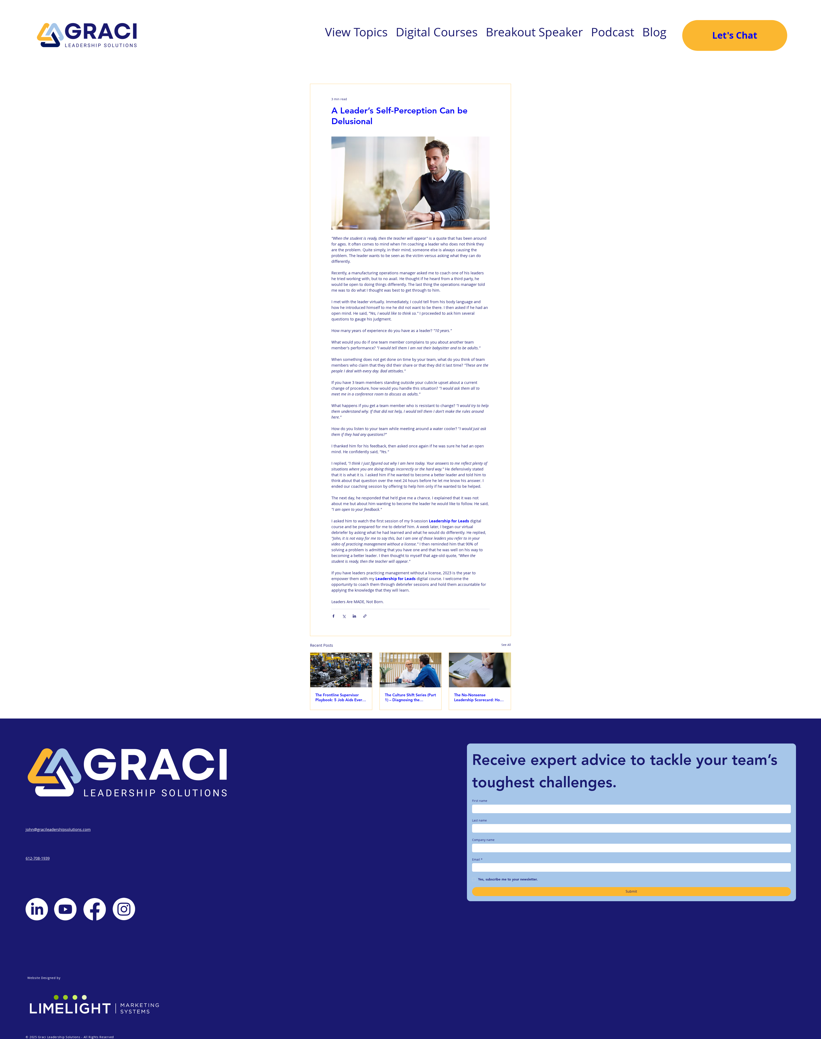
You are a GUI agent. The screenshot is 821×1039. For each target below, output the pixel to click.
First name (479, 801)
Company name (483, 840)
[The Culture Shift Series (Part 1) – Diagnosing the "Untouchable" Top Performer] (411, 670)
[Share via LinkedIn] (354, 616)
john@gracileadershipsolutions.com (58, 829)
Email (477, 859)
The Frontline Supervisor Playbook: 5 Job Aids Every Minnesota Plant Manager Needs (339, 697)
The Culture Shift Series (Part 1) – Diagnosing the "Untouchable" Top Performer (410, 697)
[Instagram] (124, 909)
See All (506, 645)
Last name (479, 820)
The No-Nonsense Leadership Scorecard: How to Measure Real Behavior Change (478, 697)
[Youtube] (65, 909)
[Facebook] (94, 909)
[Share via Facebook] (333, 616)
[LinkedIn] (36, 909)
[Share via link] (365, 616)
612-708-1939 (38, 858)
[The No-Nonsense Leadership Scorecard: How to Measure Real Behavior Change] (480, 670)
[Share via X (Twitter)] (344, 616)
